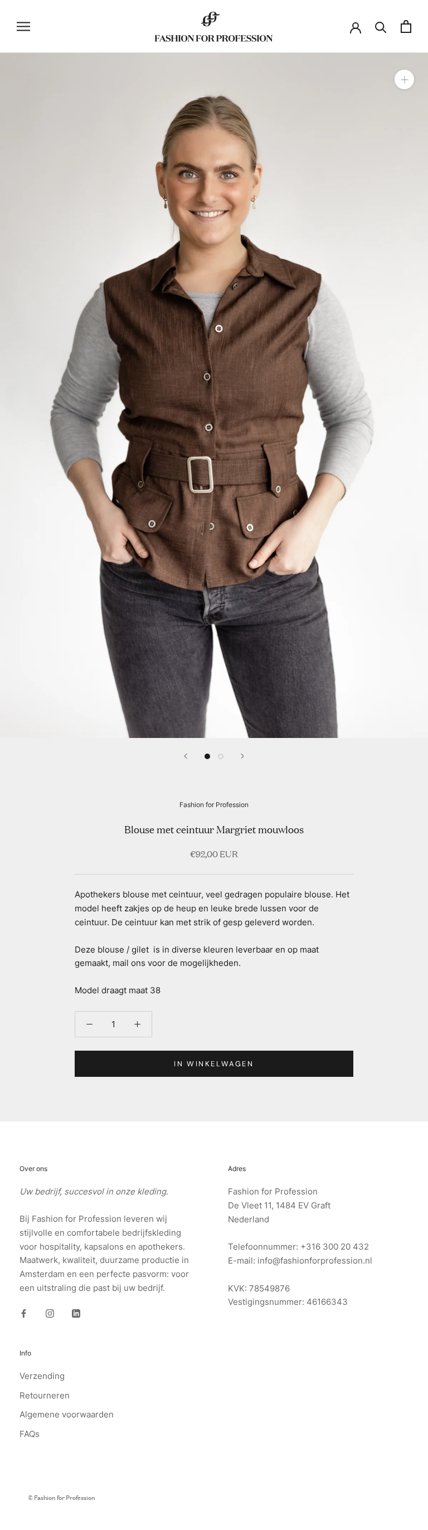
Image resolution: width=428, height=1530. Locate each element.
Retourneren (45, 1395)
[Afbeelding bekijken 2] (220, 756)
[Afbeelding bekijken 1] (207, 756)
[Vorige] (185, 756)
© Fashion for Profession (61, 1497)
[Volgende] (242, 756)
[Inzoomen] (404, 79)
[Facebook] (24, 1313)
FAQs (30, 1434)
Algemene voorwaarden (67, 1414)
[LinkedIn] (76, 1313)
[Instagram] (50, 1313)
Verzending (42, 1376)
